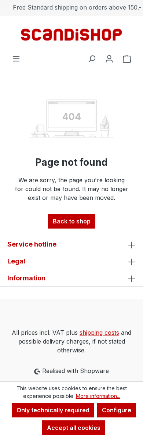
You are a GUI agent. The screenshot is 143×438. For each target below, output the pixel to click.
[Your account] (109, 58)
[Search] (91, 58)
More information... (98, 396)
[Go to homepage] (71, 34)
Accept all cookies (73, 427)
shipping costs (99, 332)
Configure (116, 410)
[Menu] (16, 58)
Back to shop (72, 221)
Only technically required (52, 410)
